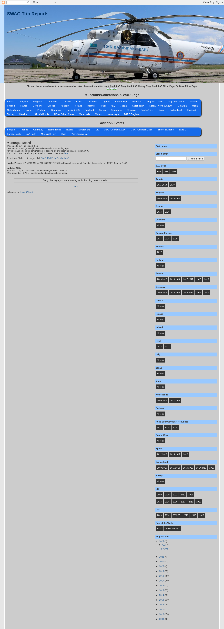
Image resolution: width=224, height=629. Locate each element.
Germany (37, 105)
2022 (161, 557)
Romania (56, 110)
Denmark (137, 101)
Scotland (89, 110)
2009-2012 (162, 198)
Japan (123, 105)
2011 (175, 495)
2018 (167, 212)
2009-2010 (162, 468)
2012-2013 (162, 454)
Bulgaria (37, 101)
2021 (161, 561)
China (79, 101)
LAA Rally (31, 134)
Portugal (41, 110)
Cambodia (52, 101)
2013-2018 (175, 198)
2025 (161, 541)
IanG (56, 158)
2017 (159, 239)
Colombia (92, 101)
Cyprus (106, 101)
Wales (98, 114)
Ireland (91, 105)
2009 (159, 495)
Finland (11, 105)
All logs (160, 225)
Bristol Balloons (166, 129)
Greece (51, 105)
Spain (161, 110)
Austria (10, 101)
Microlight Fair (48, 134)
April (159, 171)
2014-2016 (188, 468)
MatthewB (64, 158)
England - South (176, 101)
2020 (161, 566)
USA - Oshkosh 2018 (142, 129)
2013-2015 (175, 293)
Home (75, 186)
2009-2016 (162, 400)
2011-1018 (162, 185)
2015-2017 (188, 279)
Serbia (102, 110)
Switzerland (176, 110)
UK (97, 129)
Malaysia (182, 105)
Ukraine (23, 114)
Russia (69, 129)
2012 (159, 427)
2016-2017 (188, 293)
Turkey (10, 114)
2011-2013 (175, 468)
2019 (172, 185)
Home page (113, 114)
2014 (159, 212)
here (66, 153)
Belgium (24, 101)
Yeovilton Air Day (80, 134)
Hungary (65, 105)
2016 (175, 502)
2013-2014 (175, 279)
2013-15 (176, 515)
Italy (113, 105)
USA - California (41, 114)
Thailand (191, 110)
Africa (159, 529)
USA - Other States (64, 114)
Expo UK (183, 129)
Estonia (194, 101)
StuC (43, 158)
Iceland (78, 105)
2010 (167, 495)
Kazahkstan (138, 105)
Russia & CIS (73, 110)
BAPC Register (132, 114)
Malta (195, 105)
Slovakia (131, 110)
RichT (50, 158)
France (23, 105)
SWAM (164, 549)
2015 (167, 502)
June (174, 171)
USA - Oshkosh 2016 (115, 129)
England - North (155, 101)
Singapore (116, 110)
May (166, 171)
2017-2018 (175, 400)
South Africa (147, 110)
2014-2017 (175, 454)
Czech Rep (121, 101)
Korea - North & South (160, 105)
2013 (190, 495)
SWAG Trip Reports (28, 13)
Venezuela (84, 114)
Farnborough (14, 134)
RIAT (63, 134)
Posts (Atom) (26, 192)
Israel (103, 105)
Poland (28, 110)
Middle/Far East (172, 529)
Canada (67, 101)
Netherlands (13, 110)
